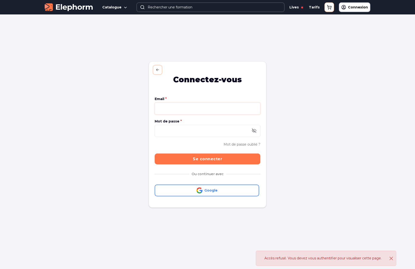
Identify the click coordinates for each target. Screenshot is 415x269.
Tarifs (314, 7)
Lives (294, 7)
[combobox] (210, 7)
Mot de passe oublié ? (242, 144)
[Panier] (329, 7)
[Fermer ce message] (391, 258)
